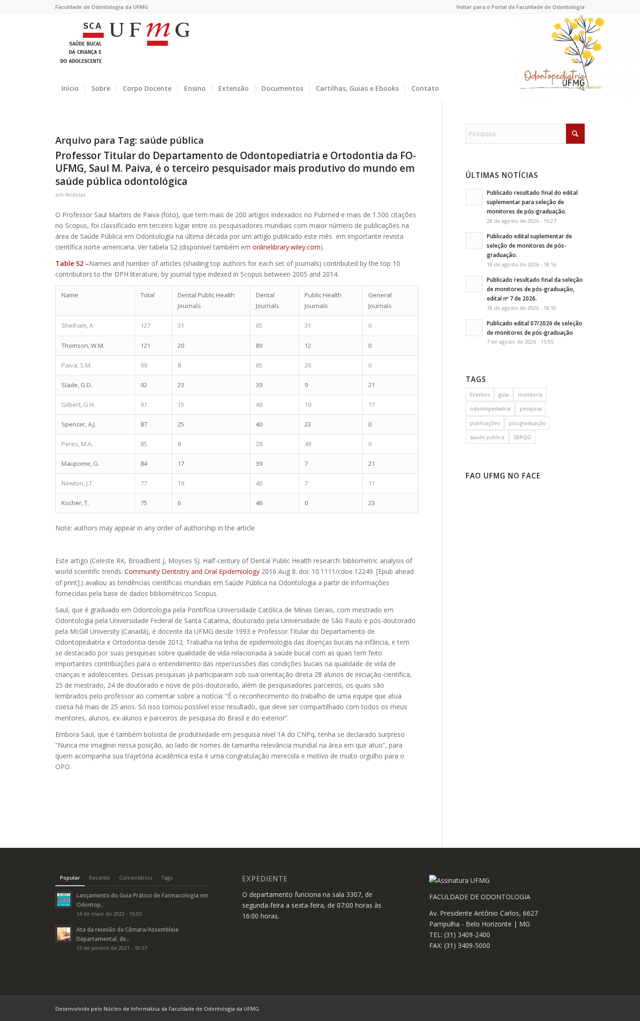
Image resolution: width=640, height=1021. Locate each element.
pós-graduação (527, 422)
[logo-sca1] (124, 45)
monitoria (530, 394)
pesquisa (531, 408)
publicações (485, 422)
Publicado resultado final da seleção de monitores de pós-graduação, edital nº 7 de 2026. (535, 289)
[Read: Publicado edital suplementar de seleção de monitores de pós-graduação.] (474, 240)
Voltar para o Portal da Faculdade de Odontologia (520, 6)
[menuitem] (518, 7)
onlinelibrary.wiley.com (286, 246)
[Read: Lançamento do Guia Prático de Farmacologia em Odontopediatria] (63, 899)
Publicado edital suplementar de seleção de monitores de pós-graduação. (529, 245)
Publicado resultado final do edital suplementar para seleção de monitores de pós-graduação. (532, 202)
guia (504, 394)
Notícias (75, 194)
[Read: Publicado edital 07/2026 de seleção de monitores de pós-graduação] (474, 327)
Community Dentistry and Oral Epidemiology (192, 571)
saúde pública (487, 437)
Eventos (480, 394)
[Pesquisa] (579, 88)
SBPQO (522, 437)
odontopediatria (490, 408)
